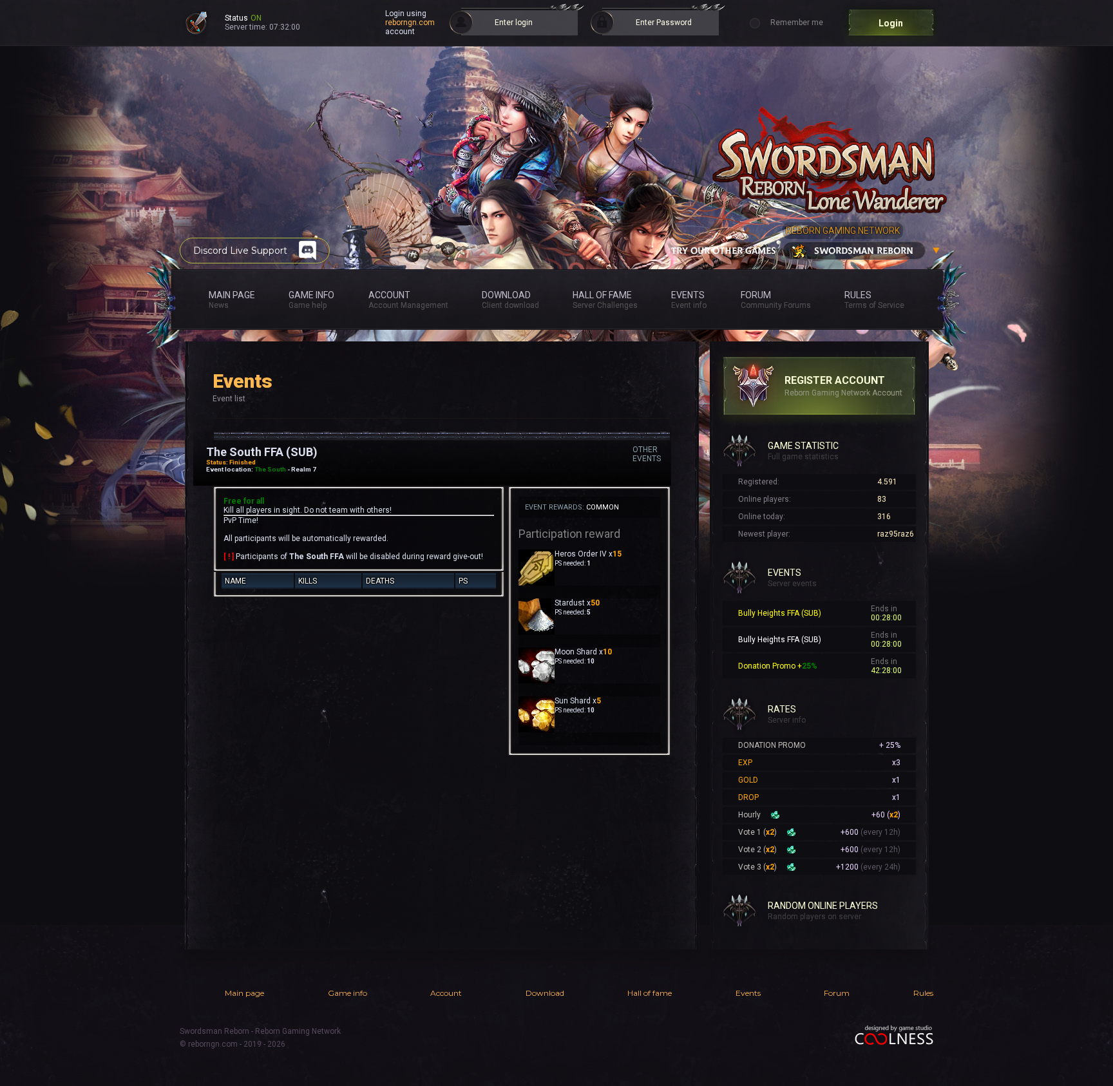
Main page (244, 993)
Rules (923, 993)
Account (446, 993)
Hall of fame (649, 993)
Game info (347, 993)
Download (545, 993)
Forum (837, 993)
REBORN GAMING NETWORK (843, 230)
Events (748, 993)
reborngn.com (410, 22)
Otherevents (647, 454)
